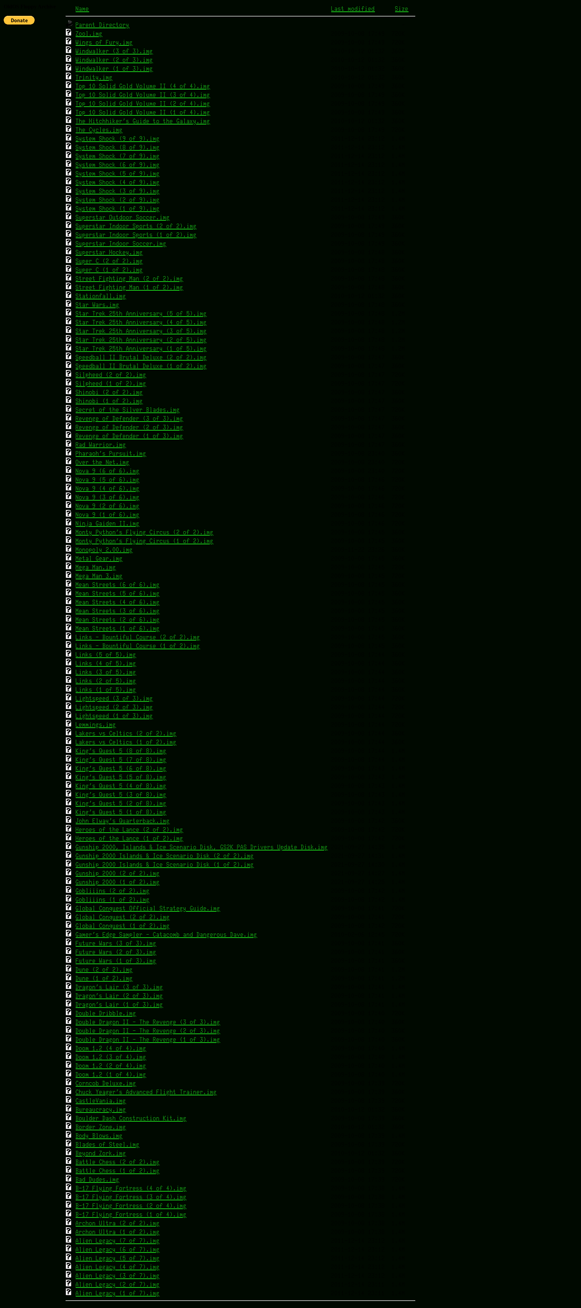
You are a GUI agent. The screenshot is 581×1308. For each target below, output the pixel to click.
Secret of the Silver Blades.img (128, 410)
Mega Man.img (96, 567)
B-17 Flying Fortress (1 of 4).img (131, 1214)
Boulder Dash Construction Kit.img (131, 1118)
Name (82, 9)
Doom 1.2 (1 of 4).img (111, 1074)
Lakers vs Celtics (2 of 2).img (126, 733)
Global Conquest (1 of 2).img (123, 926)
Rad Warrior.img (101, 445)
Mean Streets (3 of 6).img (118, 611)
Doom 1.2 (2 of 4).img (111, 1066)
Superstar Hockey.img (109, 252)
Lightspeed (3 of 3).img (114, 698)
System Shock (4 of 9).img (118, 182)
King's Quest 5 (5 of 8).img (121, 777)
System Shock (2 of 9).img (118, 200)
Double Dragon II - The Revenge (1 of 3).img (148, 1040)
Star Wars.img (97, 305)
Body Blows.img (99, 1136)
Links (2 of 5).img (106, 681)
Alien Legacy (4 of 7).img (118, 1267)
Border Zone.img (101, 1127)
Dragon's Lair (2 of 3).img (119, 996)
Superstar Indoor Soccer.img (121, 244)
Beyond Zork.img (101, 1153)
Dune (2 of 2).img (104, 970)
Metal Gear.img (99, 558)
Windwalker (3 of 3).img (114, 51)
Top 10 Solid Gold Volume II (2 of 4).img (143, 104)
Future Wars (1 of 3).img (116, 961)
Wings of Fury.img (104, 42)
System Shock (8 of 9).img (118, 147)
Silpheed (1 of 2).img (111, 383)
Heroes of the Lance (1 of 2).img (129, 838)
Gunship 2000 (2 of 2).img (118, 873)
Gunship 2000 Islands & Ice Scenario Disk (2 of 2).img (165, 856)
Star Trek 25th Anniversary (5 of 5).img (141, 314)
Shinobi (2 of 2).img (109, 392)
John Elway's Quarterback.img (123, 821)
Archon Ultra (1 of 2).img (118, 1232)
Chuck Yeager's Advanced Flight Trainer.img (146, 1092)
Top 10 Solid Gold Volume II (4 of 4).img (143, 86)
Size (402, 9)
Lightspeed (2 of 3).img (114, 707)
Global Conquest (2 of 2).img (123, 917)
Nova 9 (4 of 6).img (108, 488)
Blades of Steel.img (108, 1144)
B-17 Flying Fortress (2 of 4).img (131, 1206)
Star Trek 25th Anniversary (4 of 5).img (141, 322)
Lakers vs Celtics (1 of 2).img (126, 742)
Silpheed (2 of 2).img (111, 375)
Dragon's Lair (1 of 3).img (119, 1005)
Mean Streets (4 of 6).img (118, 602)
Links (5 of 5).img (106, 655)
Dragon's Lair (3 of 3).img (119, 987)
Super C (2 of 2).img (109, 261)
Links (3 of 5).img (106, 672)
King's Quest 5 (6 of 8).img (121, 768)
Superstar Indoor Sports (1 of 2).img (136, 235)
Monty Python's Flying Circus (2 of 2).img (145, 532)
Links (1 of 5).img (106, 690)
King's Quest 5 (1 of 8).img (121, 812)
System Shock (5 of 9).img (118, 174)
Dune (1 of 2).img (104, 978)
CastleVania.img (101, 1101)
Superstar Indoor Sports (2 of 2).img (136, 226)
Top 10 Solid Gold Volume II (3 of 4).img (143, 95)
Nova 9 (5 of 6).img (108, 480)
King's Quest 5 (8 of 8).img (121, 751)
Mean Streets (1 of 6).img (118, 628)
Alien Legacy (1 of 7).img (118, 1293)
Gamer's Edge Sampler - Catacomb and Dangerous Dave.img (166, 935)
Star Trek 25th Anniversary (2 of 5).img (141, 340)
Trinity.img (94, 77)
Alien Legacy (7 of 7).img (118, 1241)
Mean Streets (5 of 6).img (118, 593)
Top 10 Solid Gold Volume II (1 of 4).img (143, 112)
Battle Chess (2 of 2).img (118, 1162)
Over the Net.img (102, 462)
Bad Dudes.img (97, 1179)
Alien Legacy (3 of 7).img (118, 1276)
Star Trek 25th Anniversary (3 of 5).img (141, 331)
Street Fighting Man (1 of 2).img (129, 287)
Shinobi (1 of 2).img (109, 401)
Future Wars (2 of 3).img (116, 952)
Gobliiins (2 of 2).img (113, 891)
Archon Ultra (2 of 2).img (118, 1223)
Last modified (353, 9)
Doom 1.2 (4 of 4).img (111, 1048)
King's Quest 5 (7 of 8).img (121, 760)
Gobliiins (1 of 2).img (113, 900)
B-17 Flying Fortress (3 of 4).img (131, 1197)
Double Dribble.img (106, 1013)
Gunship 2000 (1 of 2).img (118, 882)
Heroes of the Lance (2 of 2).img (129, 830)
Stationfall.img (101, 296)
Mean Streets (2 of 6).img (118, 620)
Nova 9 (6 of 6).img (108, 471)
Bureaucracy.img (101, 1109)
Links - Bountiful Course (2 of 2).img (138, 637)
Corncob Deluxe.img (106, 1083)
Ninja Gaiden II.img (108, 523)
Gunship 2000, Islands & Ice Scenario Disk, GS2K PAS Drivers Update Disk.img (202, 847)
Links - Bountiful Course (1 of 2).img (138, 646)
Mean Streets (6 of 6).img (118, 585)
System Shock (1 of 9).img (118, 209)
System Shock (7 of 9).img (118, 156)
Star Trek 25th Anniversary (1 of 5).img (141, 349)
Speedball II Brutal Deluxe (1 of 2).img (141, 366)
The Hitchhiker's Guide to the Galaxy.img (143, 121)
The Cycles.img (99, 130)
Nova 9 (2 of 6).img (108, 506)
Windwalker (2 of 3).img (114, 60)
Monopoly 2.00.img (104, 550)
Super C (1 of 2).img (109, 270)
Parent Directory (102, 25)
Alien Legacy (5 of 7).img (118, 1258)
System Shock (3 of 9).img (118, 191)
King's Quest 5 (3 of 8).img (121, 795)
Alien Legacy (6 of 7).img (118, 1249)
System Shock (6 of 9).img (118, 165)
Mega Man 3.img (99, 576)
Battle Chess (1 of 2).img (118, 1171)
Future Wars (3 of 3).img (116, 943)
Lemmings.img (96, 725)
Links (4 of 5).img (106, 663)
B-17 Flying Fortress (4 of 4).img (131, 1188)
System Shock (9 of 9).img (118, 139)
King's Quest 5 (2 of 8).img (121, 803)
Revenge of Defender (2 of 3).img (129, 427)
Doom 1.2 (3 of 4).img (111, 1057)
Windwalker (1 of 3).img (114, 69)
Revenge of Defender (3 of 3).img (129, 418)
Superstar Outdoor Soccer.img (123, 217)
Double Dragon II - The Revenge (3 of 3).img (148, 1022)
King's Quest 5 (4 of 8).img (121, 786)
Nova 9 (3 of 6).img (108, 497)
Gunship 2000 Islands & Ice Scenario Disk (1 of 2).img (165, 865)
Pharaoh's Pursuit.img (111, 453)
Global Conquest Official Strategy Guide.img (148, 908)
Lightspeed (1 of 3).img (114, 716)
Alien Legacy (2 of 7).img (118, 1284)
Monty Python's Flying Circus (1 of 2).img (145, 541)
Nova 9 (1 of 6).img (108, 515)
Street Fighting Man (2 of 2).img (129, 279)
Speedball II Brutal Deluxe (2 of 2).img (141, 357)
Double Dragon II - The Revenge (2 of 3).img (148, 1031)
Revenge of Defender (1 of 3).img (129, 436)
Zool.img (89, 34)
